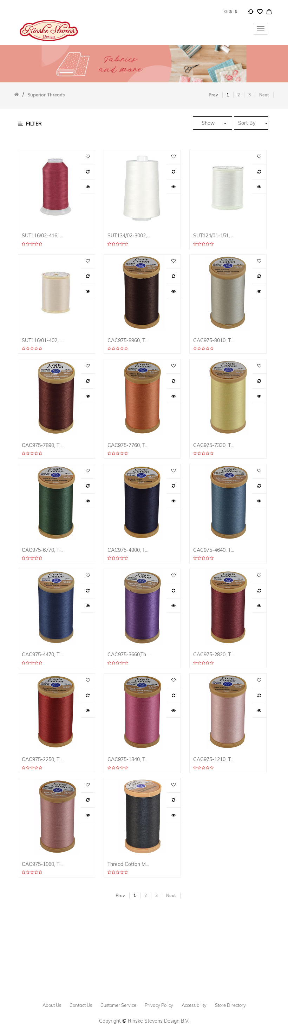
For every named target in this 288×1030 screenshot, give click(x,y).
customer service (118, 1005)
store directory (230, 1005)
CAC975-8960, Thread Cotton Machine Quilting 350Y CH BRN (129, 340)
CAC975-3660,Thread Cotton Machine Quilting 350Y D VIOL (129, 654)
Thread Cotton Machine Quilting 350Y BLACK (129, 864)
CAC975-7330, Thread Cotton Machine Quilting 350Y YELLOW (215, 445)
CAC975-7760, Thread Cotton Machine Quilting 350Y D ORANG (129, 445)
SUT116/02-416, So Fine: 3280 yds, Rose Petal (44, 235)
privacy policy (159, 1005)
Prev (213, 94)
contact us (81, 1005)
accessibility (194, 1005)
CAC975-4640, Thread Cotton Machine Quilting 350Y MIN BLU (215, 550)
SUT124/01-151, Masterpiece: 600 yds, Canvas (215, 235)
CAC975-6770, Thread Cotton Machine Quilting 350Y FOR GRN (44, 550)
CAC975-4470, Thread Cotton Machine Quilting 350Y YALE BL (44, 654)
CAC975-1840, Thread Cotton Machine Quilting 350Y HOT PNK (129, 759)
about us (51, 1005)
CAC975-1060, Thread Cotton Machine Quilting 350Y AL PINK (44, 864)
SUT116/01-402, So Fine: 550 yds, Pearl (44, 340)
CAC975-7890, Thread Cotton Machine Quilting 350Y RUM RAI (44, 445)
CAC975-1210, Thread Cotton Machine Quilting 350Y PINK (215, 759)
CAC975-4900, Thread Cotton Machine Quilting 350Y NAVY (129, 550)
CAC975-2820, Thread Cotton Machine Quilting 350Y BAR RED (215, 654)
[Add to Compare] (251, 12)
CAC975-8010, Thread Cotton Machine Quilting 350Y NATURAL (215, 340)
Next (264, 94)
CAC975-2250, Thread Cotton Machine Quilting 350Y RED (44, 759)
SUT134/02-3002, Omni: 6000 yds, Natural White (129, 235)
